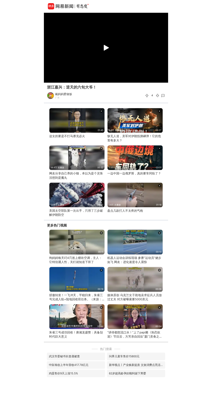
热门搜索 (106, 349)
